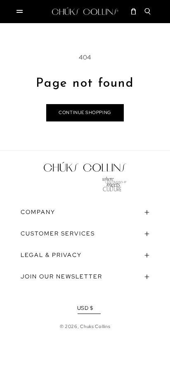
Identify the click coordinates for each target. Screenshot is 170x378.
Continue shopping (85, 112)
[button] (19, 11)
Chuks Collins (95, 326)
